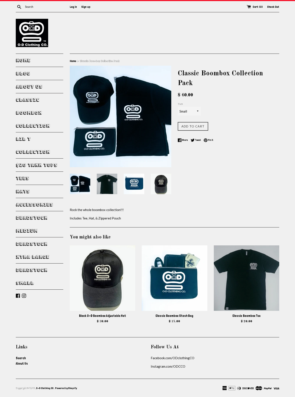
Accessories (34, 204)
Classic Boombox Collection (33, 113)
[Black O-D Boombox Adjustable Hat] (102, 278)
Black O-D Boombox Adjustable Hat (102, 316)
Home (23, 60)
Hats (23, 191)
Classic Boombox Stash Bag (174, 316)
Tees (22, 178)
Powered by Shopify (66, 388)
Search (21, 358)
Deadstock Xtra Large (32, 250)
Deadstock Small (32, 276)
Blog (23, 73)
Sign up (85, 6)
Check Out (273, 6)
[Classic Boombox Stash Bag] (174, 278)
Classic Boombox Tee (246, 316)
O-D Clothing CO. (45, 388)
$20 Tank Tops (36, 165)
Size (180, 103)
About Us (29, 86)
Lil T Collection (33, 145)
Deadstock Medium (32, 224)
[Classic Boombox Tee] (246, 278)
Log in (73, 6)
